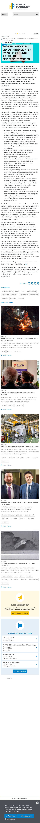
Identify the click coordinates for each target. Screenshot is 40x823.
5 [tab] (23, 34)
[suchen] (37, 14)
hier (26, 264)
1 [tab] (15, 34)
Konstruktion (5, 295)
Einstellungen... (10, 819)
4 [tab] (21, 34)
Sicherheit (21, 298)
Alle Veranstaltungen (20, 671)
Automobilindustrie (7, 291)
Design (17, 291)
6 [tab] (25, 34)
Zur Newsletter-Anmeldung (20, 613)
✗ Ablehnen (10, 816)
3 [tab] (19, 34)
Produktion (5, 298)
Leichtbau (14, 295)
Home (2, 36)
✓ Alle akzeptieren (25, 816)
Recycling (13, 298)
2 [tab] (17, 34)
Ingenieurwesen (31, 291)
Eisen (22, 291)
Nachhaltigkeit (24, 295)
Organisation (34, 295)
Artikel (7, 36)
